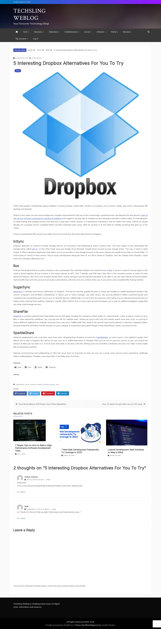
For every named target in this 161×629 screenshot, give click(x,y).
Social (86, 32)
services (52, 384)
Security (46, 384)
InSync (35, 249)
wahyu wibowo (31, 477)
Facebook (20, 393)
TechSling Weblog (29, 14)
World (113, 32)
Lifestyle (100, 32)
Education (53, 32)
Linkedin (63, 393)
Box (110, 270)
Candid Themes (108, 625)
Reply (48, 479)
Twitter (34, 393)
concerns (33, 384)
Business (38, 32)
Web (18, 70)
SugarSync (18, 291)
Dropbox (40, 384)
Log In (35, 38)
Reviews (127, 32)
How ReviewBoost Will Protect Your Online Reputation (42, 404)
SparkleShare (102, 337)
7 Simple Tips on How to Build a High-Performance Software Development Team (33, 448)
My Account (21, 38)
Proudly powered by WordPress (59, 625)
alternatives (20, 384)
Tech (25, 32)
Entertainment (71, 32)
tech (57, 384)
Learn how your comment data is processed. (66, 586)
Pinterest (49, 393)
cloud (27, 384)
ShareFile (17, 316)
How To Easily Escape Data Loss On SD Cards (122, 404)
